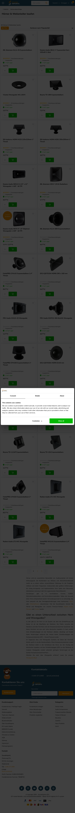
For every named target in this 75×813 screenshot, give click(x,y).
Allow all (61, 421)
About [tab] (62, 396)
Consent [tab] (13, 396)
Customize (36, 421)
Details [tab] (37, 396)
